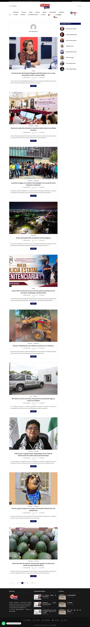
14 (27, 582)
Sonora (31, 12)
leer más (33, 140)
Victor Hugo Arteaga (71, 69)
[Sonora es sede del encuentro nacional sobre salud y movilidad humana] (33, 108)
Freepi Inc (54, 625)
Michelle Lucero (70, 46)
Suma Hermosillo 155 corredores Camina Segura (33, 238)
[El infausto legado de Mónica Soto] (37, 597)
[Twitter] (11, 6)
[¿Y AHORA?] (62, 604)
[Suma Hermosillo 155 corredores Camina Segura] (33, 218)
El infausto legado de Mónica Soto (49, 596)
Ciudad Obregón (28, 1)
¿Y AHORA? (69, 602)
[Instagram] (12, 6)
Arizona (44, 12)
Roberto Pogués (70, 57)
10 (17, 582)
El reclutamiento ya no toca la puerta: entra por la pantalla (49, 611)
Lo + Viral (15, 14)
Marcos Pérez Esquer (71, 40)
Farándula (61, 12)
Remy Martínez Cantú (71, 51)
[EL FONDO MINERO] (62, 597)
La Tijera (43, 14)
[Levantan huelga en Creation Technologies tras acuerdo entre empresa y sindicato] (33, 163)
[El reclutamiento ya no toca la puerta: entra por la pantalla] (37, 611)
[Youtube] (14, 6)
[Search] (78, 6)
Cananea (23, 1)
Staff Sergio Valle (33, 31)
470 (32, 582)
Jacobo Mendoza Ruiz (71, 34)
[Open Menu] (9, 14)
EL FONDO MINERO (71, 595)
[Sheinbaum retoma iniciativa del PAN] (37, 604)
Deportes (23, 14)
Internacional (52, 12)
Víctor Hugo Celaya (70, 63)
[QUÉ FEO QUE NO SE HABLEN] (62, 611)
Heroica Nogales (17, 1)
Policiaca (23, 12)
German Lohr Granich (71, 28)
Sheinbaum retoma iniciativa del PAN (49, 603)
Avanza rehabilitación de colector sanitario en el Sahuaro (33, 346)
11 (19, 582)
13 (24, 582)
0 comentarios (42, 77)
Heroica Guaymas (36, 1)
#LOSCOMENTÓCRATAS (33, 14)
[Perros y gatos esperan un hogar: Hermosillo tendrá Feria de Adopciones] (33, 488)
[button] (3, 623)
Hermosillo (11, 1)
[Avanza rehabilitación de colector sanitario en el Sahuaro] (33, 326)
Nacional (37, 12)
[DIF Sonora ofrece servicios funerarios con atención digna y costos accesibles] (33, 378)
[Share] (10, 68)
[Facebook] (9, 6)
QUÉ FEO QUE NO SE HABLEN (74, 611)
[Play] (71, 12)
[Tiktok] (15, 6)
